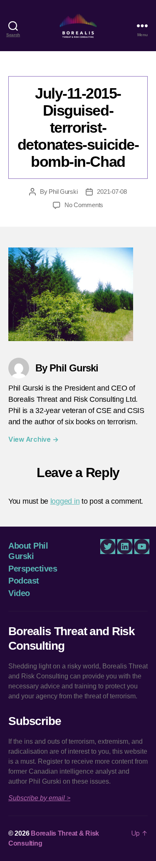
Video (19, 593)
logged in (65, 501)
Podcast (23, 580)
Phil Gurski (63, 191)
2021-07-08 (111, 191)
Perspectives (32, 568)
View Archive (33, 439)
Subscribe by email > (39, 798)
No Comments (83, 204)
